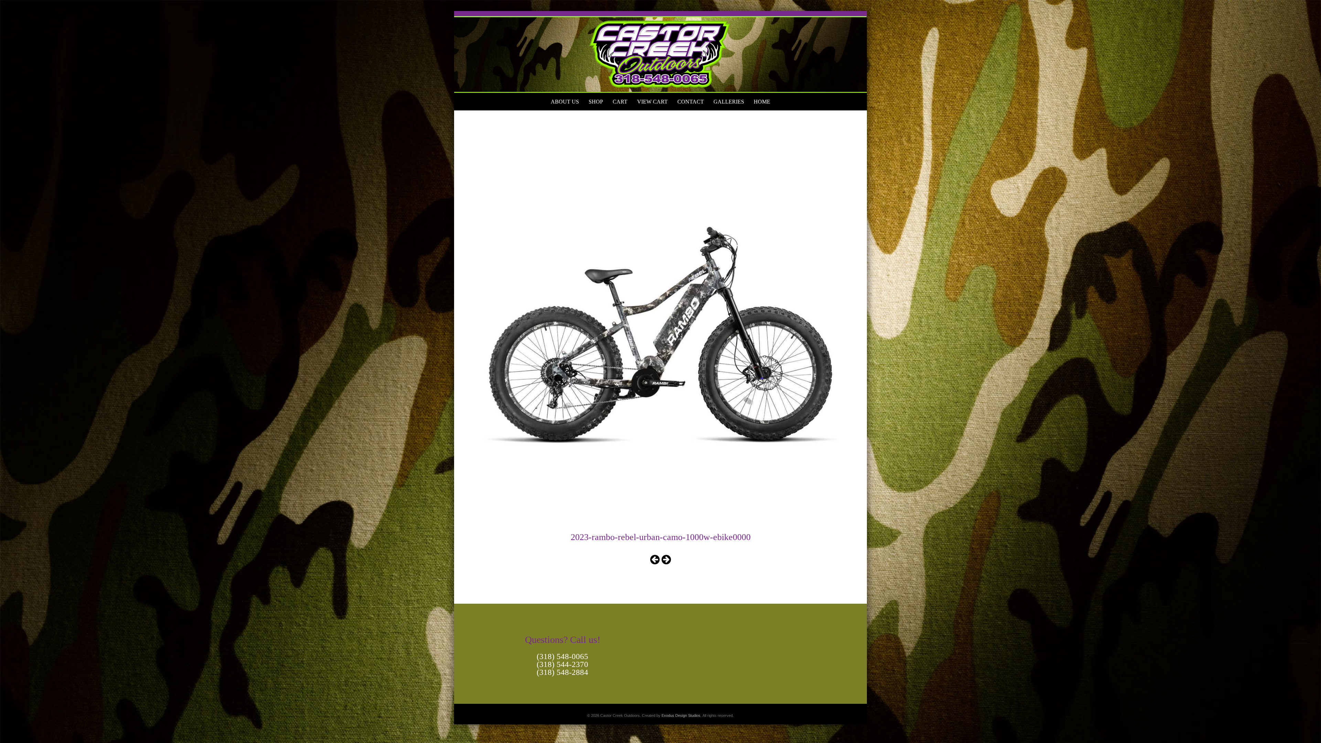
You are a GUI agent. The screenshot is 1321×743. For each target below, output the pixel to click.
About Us (565, 102)
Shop (596, 102)
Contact (690, 102)
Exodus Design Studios (681, 715)
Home (762, 102)
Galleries (728, 102)
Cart (620, 102)
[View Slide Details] (660, 52)
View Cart (652, 102)
